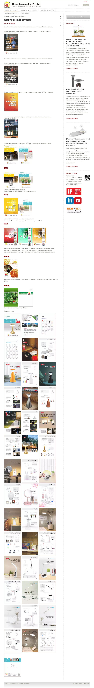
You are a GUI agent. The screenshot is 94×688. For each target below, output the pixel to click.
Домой (12, 16)
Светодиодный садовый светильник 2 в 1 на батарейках (75, 91)
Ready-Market (86, 683)
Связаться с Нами (78, 17)
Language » (85, 1)
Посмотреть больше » (72, 68)
